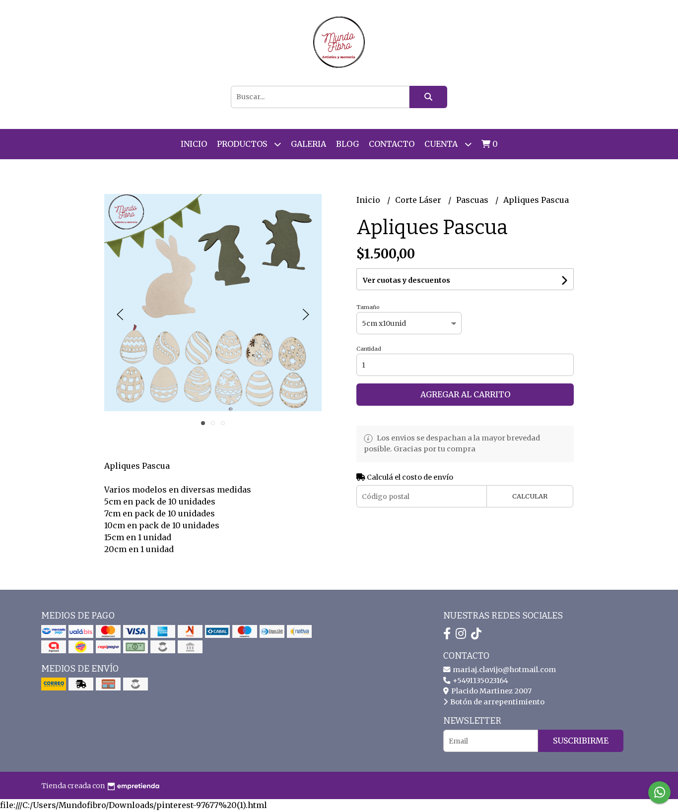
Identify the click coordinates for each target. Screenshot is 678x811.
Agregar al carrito (465, 394)
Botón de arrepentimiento (496, 701)
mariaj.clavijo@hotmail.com (503, 669)
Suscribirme (581, 741)
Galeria (308, 144)
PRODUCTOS (243, 144)
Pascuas (473, 200)
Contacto (391, 144)
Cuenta (442, 144)
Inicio (194, 144)
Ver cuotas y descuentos (406, 280)
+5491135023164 (479, 680)
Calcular (529, 496)
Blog (347, 144)
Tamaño (368, 307)
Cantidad (368, 348)
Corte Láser (419, 200)
